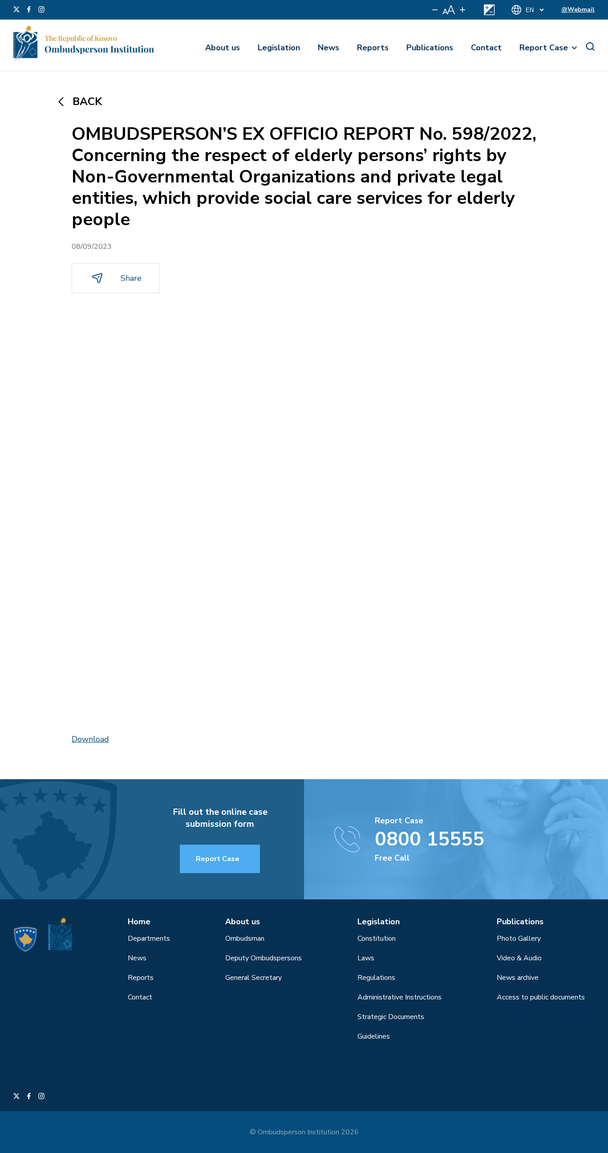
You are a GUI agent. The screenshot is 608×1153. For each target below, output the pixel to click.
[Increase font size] (462, 9)
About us (222, 47)
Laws (365, 958)
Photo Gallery (519, 938)
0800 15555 (429, 839)
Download (90, 739)
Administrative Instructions (399, 997)
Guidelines (373, 1036)
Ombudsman (244, 938)
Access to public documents (541, 997)
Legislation (279, 47)
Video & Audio (519, 958)
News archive (518, 978)
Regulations (376, 978)
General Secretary (253, 978)
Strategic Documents (390, 1017)
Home (139, 921)
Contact (486, 47)
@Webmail (578, 9)
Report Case (543, 47)
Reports (373, 47)
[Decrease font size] (435, 9)
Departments (149, 938)
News (328, 47)
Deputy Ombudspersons (263, 958)
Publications (429, 47)
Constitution (376, 938)
